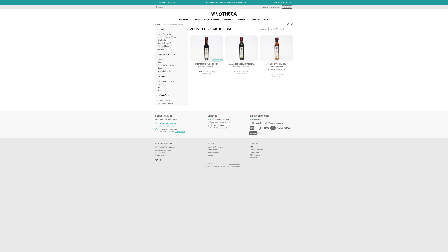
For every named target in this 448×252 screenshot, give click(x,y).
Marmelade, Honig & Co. (167, 103)
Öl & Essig (162, 40)
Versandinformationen (216, 147)
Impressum (254, 157)
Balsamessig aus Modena (206, 64)
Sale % (267, 19)
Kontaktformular (180, 132)
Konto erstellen (275, 7)
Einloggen (265, 7)
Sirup (159, 90)
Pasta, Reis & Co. (164, 34)
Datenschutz (254, 152)
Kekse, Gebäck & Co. (166, 65)
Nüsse (160, 62)
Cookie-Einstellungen (257, 149)
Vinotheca (215, 166)
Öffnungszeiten (172, 126)
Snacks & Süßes (211, 19)
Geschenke (183, 19)
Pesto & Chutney (164, 46)
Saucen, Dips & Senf (165, 43)
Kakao (160, 84)
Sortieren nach (262, 29)
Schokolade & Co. (164, 71)
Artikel (288, 7)
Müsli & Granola (164, 100)
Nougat (160, 68)
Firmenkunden (213, 149)
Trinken (227, 19)
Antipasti (161, 49)
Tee (159, 87)
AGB (251, 147)
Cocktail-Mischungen (166, 81)
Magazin (211, 155)
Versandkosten (234, 164)
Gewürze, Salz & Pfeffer (167, 37)
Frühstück (241, 19)
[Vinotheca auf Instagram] (292, 24)
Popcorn (161, 59)
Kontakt (172, 147)
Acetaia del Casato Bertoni (206, 67)
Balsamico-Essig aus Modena (241, 64)
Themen (255, 19)
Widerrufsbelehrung (257, 155)
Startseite (158, 24)
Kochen (195, 19)
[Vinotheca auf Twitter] (287, 24)
